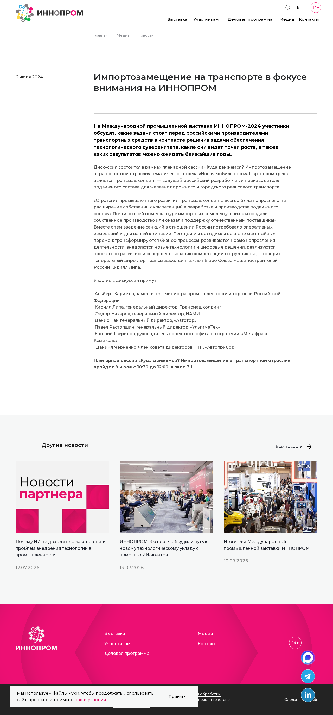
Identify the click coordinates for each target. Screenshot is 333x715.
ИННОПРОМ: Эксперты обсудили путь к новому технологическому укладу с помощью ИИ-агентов (163, 548)
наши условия (90, 699)
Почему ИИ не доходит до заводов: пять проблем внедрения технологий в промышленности (60, 548)
